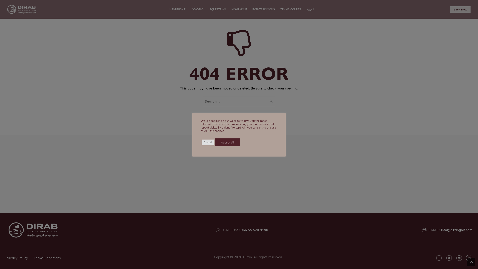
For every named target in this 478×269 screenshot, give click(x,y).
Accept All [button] (228, 142)
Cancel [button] (208, 142)
